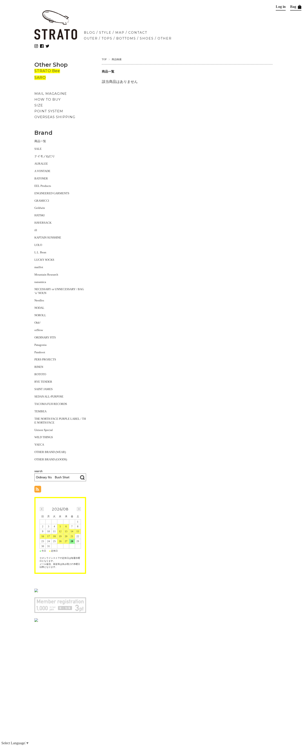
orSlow (38, 330)
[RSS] (37, 490)
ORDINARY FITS (45, 337)
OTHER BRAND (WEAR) (50, 452)
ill (35, 230)
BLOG (89, 33)
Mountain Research (46, 274)
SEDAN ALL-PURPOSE (48, 396)
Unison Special (43, 430)
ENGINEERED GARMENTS (51, 193)
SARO (40, 77)
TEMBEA (40, 411)
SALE (38, 148)
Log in (281, 7)
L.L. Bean (40, 252)
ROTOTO (40, 374)
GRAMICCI (41, 200)
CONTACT (137, 33)
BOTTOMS (126, 38)
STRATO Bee (47, 71)
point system (48, 111)
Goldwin (39, 208)
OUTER (91, 38)
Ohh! (37, 322)
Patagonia (40, 345)
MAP (120, 33)
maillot (38, 267)
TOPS (107, 38)
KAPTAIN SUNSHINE (47, 237)
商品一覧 (40, 141)
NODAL (39, 307)
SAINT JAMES (43, 389)
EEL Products (42, 186)
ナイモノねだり (44, 156)
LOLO (38, 245)
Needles (39, 300)
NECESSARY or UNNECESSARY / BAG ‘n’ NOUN (59, 291)
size (38, 105)
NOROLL (40, 315)
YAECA (39, 444)
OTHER (165, 38)
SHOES (147, 38)
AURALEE (41, 163)
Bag (293, 7)
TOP (104, 59)
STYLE (105, 33)
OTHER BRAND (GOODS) (50, 459)
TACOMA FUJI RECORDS (50, 404)
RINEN (38, 367)
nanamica (40, 282)
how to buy (47, 99)
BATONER (41, 178)
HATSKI (39, 215)
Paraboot (39, 352)
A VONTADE (42, 171)
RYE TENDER (43, 381)
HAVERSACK (42, 222)
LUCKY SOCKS (44, 259)
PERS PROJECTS (45, 359)
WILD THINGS (43, 437)
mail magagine (50, 93)
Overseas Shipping (54, 117)
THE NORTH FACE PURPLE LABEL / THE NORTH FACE (60, 420)
